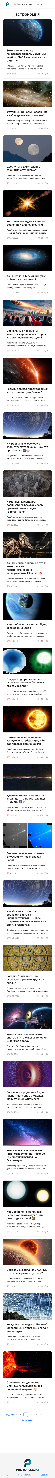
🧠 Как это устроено (23, 4)
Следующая (27, 1420)
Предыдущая (11, 1414)
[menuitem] (23, 4)
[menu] (32, 4)
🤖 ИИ (39, 4)
